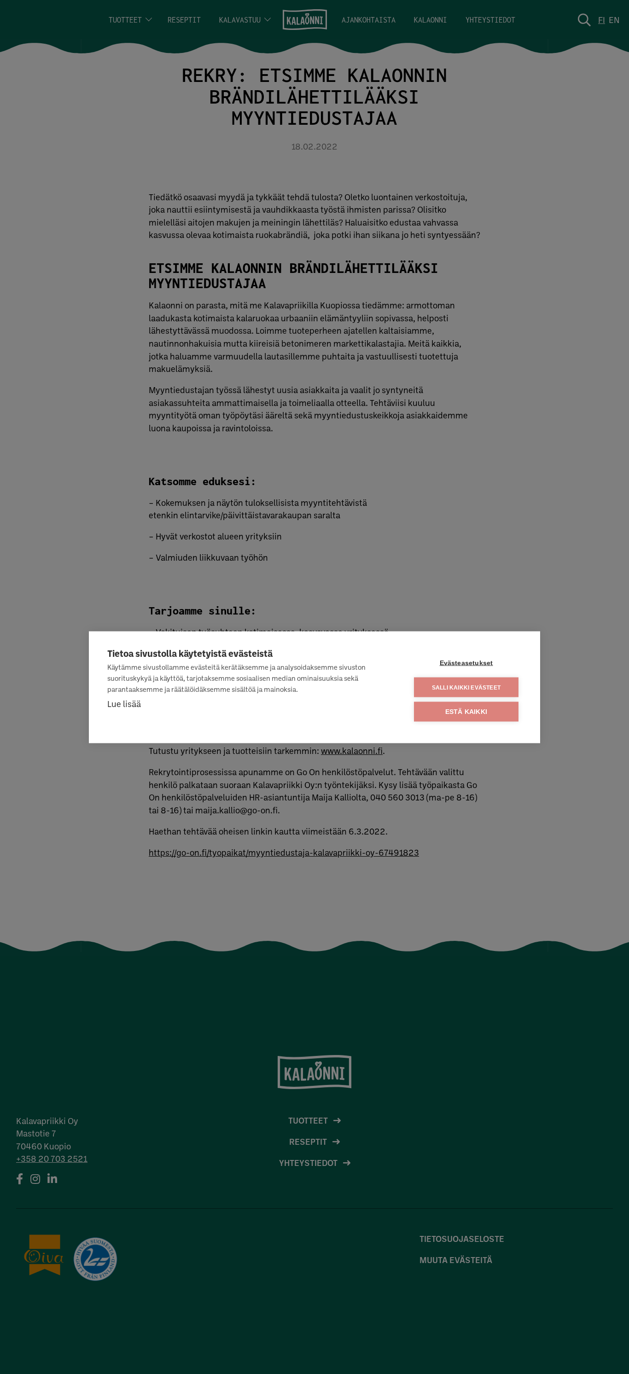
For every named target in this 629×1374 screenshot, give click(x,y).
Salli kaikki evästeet (466, 687)
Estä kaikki (466, 711)
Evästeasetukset (466, 662)
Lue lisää (124, 703)
